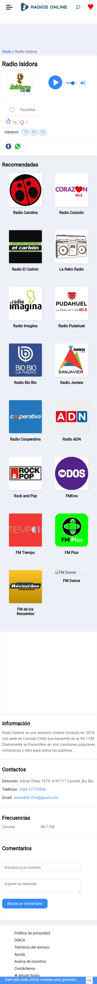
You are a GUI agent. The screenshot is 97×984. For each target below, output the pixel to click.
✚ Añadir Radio (27, 975)
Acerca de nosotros (30, 961)
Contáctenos (24, 968)
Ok (89, 980)
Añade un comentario (25, 903)
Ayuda (19, 954)
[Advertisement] (48, 35)
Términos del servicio (31, 947)
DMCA (19, 940)
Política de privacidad (32, 933)
